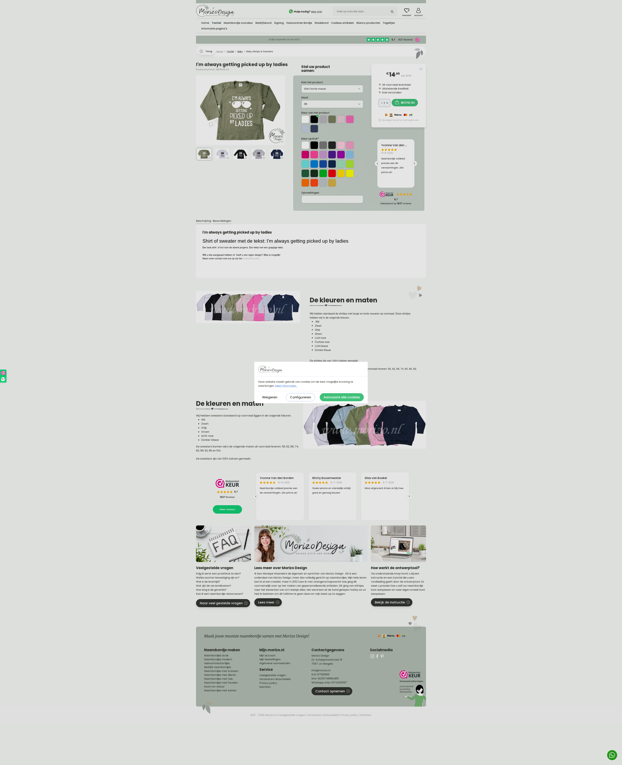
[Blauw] (314, 164)
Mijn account (267, 655)
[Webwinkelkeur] (412, 688)
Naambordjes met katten (220, 690)
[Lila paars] (323, 155)
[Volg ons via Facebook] (377, 656)
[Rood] (332, 173)
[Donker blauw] (314, 129)
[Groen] (305, 173)
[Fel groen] (350, 164)
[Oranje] (305, 183)
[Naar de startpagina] (220, 10)
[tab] (203, 221)
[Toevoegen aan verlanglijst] (421, 69)
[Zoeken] (392, 11)
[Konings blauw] (323, 164)
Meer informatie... (286, 386)
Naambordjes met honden (221, 682)
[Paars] (332, 155)
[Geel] (341, 173)
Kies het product (312, 82)
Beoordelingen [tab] (222, 221)
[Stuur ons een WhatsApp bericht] (612, 755)
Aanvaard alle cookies (342, 397)
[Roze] (350, 145)
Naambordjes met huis (218, 679)
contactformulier (251, 258)
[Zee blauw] (305, 164)
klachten (265, 687)
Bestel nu (408, 103)
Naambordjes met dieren (220, 675)
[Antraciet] (332, 145)
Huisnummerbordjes (217, 663)
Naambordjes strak (216, 655)
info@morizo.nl (320, 670)
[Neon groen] (323, 173)
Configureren (300, 397)
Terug (208, 51)
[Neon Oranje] (314, 183)
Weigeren (269, 397)
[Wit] (305, 119)
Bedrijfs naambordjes (217, 667)
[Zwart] (314, 119)
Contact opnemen (330, 691)
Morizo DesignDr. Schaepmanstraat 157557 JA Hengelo (326, 660)
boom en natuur (214, 686)
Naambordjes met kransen (221, 671)
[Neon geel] (350, 173)
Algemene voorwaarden (274, 663)
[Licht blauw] (305, 129)
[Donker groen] (314, 173)
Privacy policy (268, 683)
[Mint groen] (341, 164)
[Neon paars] (341, 155)
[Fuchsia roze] (350, 119)
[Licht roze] (341, 119)
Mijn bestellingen (270, 659)
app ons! (316, 11)
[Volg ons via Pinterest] (382, 656)
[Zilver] (323, 183)
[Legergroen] (332, 119)
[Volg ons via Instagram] (372, 656)
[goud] (332, 183)
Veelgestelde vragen (272, 675)
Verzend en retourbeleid (274, 679)
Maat (304, 97)
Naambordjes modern (218, 659)
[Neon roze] (314, 155)
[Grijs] (323, 119)
